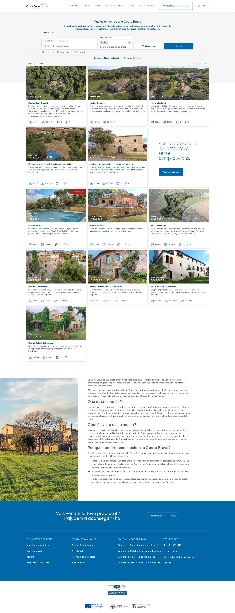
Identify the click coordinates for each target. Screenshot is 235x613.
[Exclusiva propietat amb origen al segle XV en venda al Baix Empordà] (179, 267)
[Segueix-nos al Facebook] (164, 544)
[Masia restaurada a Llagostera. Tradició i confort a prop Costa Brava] (117, 144)
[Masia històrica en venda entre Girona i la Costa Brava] (56, 144)
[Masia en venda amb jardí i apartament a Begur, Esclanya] (179, 83)
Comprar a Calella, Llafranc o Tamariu (139, 551)
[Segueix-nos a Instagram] (174, 544)
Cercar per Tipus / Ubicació (106, 58)
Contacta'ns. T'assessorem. (176, 6)
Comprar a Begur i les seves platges (138, 545)
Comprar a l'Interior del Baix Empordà (139, 562)
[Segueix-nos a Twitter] (169, 544)
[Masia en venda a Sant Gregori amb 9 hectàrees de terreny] (56, 83)
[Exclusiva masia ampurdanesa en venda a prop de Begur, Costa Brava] (179, 205)
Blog (131, 6)
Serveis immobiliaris (37, 545)
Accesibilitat (79, 562)
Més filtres (150, 46)
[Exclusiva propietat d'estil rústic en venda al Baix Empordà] (117, 267)
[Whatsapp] (184, 544)
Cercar (179, 46)
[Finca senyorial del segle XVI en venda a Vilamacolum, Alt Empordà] (56, 267)
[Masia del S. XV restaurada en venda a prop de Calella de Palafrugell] (56, 323)
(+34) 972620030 (146, 6)
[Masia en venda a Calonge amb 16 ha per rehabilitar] (117, 83)
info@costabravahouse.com (181, 557)
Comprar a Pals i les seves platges (137, 557)
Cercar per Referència (132, 58)
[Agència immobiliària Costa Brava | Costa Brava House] (37, 5)
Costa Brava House (114, 6)
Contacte (168, 562)
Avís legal (77, 551)
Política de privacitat (84, 557)
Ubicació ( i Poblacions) (55, 41)
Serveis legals (34, 551)
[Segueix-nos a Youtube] (179, 544)
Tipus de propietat (106, 37)
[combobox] (68, 46)
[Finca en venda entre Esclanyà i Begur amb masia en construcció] (117, 205)
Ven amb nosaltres (171, 172)
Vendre (86, 6)
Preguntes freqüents (37, 562)
